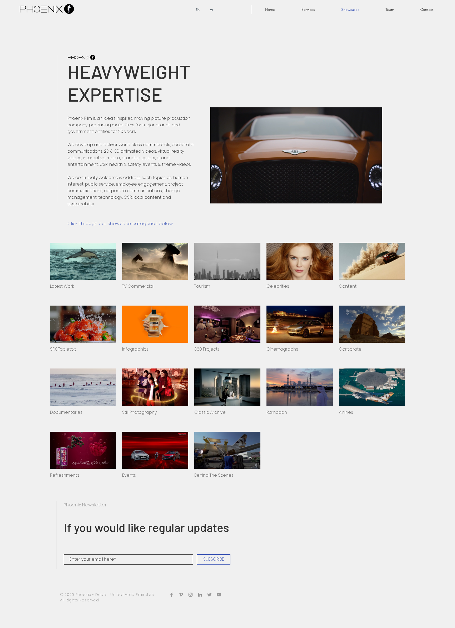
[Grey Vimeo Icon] (181, 594)
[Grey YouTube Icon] (219, 594)
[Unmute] (225, 196)
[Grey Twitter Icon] (209, 594)
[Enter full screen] (375, 196)
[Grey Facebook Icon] (171, 594)
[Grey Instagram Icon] (190, 594)
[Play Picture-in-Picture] (366, 196)
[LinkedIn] (200, 594)
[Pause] (216, 196)
